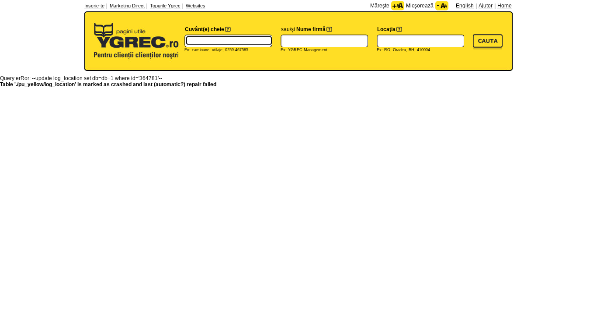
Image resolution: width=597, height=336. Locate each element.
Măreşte (379, 6)
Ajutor (486, 6)
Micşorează (420, 6)
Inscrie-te (94, 5)
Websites (195, 5)
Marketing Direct (127, 5)
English (465, 6)
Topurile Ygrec (165, 5)
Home (504, 6)
